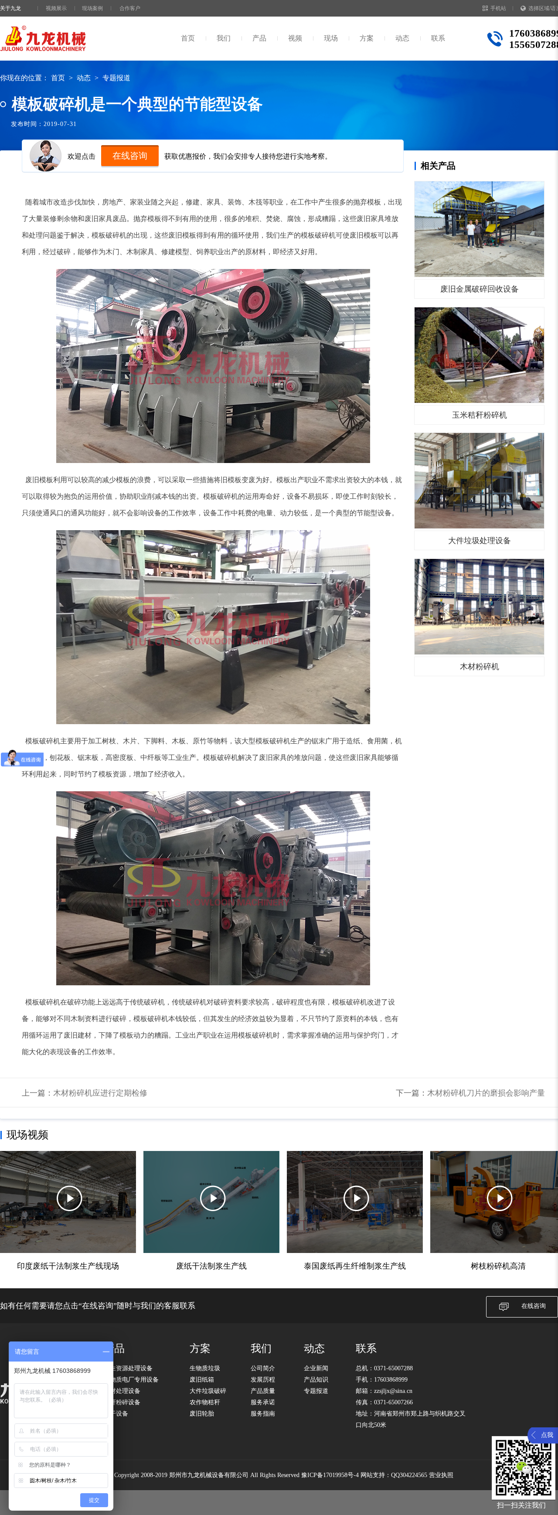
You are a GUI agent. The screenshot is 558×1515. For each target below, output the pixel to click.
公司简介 (263, 1368)
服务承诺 (263, 1402)
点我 (547, 1435)
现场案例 (92, 8)
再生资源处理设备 (128, 1368)
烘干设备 (116, 1413)
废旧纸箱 (202, 1379)
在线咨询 (129, 155)
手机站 (498, 8)
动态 (402, 38)
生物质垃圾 (205, 1368)
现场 (331, 38)
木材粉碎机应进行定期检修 (100, 1093)
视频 (295, 38)
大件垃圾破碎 (208, 1391)
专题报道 (116, 78)
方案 (367, 38)
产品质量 (263, 1391)
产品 (259, 38)
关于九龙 (10, 8)
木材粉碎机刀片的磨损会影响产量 (486, 1093)
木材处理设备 (122, 1391)
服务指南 (263, 1413)
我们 (224, 38)
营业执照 (441, 1475)
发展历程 (263, 1379)
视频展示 (56, 8)
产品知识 (316, 1379)
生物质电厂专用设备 (131, 1379)
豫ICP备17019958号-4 (330, 1475)
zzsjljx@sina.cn (393, 1391)
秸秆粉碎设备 (122, 1402)
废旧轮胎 (202, 1413)
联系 (438, 38)
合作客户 (129, 8)
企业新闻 (316, 1368)
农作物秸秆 (205, 1402)
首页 (188, 38)
